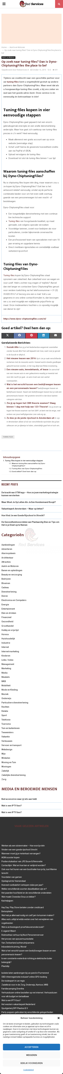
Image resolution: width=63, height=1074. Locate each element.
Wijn (3, 754)
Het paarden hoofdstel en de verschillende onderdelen (26, 893)
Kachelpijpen (7, 901)
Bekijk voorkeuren (32, 1063)
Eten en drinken (8, 613)
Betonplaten (7, 911)
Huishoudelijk (8, 638)
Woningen (6, 766)
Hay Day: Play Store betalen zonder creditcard (22, 907)
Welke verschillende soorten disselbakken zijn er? (24, 889)
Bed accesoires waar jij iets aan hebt (19, 799)
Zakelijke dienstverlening (13, 775)
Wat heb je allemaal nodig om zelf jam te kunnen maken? (27, 915)
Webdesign (6, 749)
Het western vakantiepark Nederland (18, 1004)
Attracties (6, 562)
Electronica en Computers (13, 600)
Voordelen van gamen (11, 877)
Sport (4, 715)
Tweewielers (7, 732)
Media (4, 673)
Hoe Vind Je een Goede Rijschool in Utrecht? (23, 515)
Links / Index (7, 660)
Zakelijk (5, 771)
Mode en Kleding (9, 690)
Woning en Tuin (8, 762)
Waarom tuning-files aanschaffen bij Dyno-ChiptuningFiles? (28, 464)
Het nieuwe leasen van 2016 (21, 358)
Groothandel (7, 626)
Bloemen (5, 583)
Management (7, 664)
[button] (58, 1018)
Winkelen (5, 758)
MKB (3, 681)
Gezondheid (7, 621)
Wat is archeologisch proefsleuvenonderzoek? (22, 927)
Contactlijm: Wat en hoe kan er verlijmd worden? (23, 865)
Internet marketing (10, 651)
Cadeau (5, 587)
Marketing (6, 668)
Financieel (6, 617)
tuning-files (13, 82)
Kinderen (5, 656)
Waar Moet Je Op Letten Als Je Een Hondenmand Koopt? (28, 502)
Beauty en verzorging (11, 574)
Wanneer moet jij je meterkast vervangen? (20, 853)
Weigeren (31, 1055)
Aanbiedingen (8, 545)
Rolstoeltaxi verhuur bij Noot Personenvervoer (22, 935)
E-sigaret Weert (8, 931)
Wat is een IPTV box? (11, 805)
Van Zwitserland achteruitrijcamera (17, 943)
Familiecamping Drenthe (12, 989)
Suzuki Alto (13, 347)
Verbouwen (6, 741)
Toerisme (6, 724)
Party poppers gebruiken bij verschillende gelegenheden (27, 1012)
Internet (5, 647)
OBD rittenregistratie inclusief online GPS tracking (24, 977)
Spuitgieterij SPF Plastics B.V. (14, 1008)
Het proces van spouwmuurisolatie (17, 939)
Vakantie (5, 736)
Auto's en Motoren (8, 57)
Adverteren (6, 549)
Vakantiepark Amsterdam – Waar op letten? (22, 509)
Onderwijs (6, 698)
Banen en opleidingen (11, 570)
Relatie (4, 711)
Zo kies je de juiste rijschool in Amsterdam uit (30, 418)
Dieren (4, 596)
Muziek (4, 694)
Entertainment (8, 609)
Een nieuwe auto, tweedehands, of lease (27, 369)
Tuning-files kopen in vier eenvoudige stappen (24, 460)
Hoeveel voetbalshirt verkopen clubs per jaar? (22, 885)
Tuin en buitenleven (10, 728)
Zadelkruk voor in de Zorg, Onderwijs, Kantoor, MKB (24, 985)
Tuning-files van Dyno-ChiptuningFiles (27, 469)
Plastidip (5, 966)
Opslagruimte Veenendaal (13, 881)
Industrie (5, 643)
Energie (5, 604)
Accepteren (31, 1047)
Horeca (5, 634)
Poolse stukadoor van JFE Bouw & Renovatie (21, 861)
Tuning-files (14, 221)
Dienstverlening (9, 592)
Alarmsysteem (8, 553)
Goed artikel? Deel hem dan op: (24, 471)
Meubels (5, 677)
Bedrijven (6, 579)
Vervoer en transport (11, 745)
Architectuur (7, 558)
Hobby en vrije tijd (10, 630)
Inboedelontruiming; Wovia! (13, 947)
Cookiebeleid (28, 1070)
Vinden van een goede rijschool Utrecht (19, 849)
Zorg (3, 779)
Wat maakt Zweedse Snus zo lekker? (18, 897)
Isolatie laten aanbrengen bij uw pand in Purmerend (25, 973)
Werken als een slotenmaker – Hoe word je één (23, 845)
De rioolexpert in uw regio (13, 981)
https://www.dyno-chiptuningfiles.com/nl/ (24, 318)
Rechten (5, 707)
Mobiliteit (5, 685)
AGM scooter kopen (10, 857)
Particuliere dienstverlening (14, 702)
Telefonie (5, 720)
